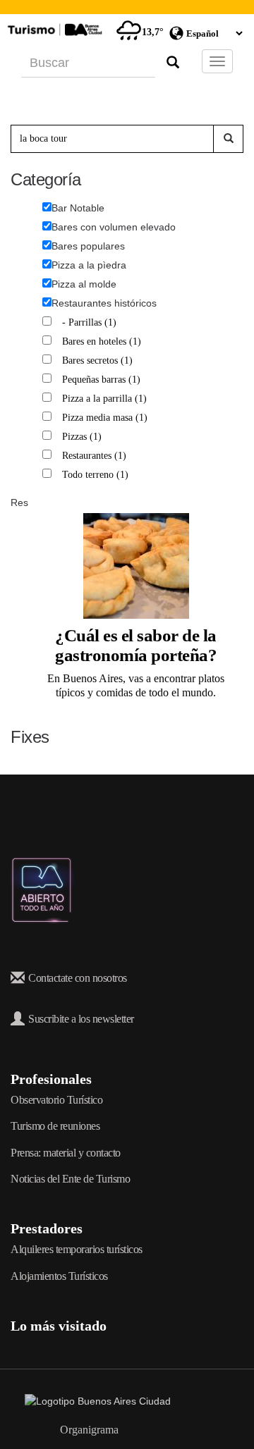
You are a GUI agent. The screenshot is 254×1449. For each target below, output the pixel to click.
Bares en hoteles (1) (103, 341)
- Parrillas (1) (91, 322)
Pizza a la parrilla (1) (106, 398)
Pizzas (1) (83, 436)
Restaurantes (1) (96, 455)
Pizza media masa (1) (106, 417)
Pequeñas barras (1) (103, 379)
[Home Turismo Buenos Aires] (53, 29)
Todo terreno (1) (97, 474)
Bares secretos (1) (99, 360)
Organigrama (89, 1430)
